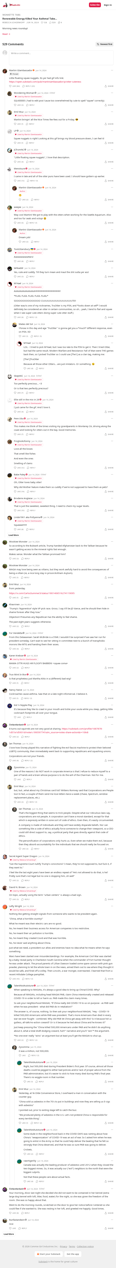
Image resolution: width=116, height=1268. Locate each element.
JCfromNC (19, 149)
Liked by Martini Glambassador (29, 96)
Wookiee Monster (18, 541)
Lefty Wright (15, 906)
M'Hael (17, 283)
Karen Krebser (16, 655)
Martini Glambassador (20, 70)
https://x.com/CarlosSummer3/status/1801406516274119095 (42, 593)
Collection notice (85, 1246)
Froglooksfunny (22, 440)
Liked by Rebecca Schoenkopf (24, 860)
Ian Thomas (15, 743)
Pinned (15, 74)
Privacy (63, 1246)
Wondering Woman (24, 92)
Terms (72, 1246)
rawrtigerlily (30, 1160)
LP (15, 130)
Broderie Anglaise (23, 498)
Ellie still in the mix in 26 (26, 399)
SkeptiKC (18, 375)
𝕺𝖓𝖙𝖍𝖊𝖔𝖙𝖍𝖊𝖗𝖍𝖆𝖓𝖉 (16, 724)
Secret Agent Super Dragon (23, 856)
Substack (43, 1261)
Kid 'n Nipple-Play (23, 705)
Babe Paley (19, 474)
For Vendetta (15, 632)
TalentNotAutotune (24, 985)
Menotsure (19, 168)
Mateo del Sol (26, 323)
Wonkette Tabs (11, 14)
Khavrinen (14, 604)
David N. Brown (17, 887)
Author (22, 191)
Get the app (73, 1254)
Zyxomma (19, 767)
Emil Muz (19, 111)
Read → (6, 33)
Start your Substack (50, 1254)
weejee (17, 206)
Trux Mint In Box (17, 674)
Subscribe (95, 4)
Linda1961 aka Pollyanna (27, 517)
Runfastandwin (17, 1219)
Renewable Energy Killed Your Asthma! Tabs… (29, 18)
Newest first (106, 44)
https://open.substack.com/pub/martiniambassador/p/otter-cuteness (45, 81)
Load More (13, 535)
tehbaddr (18, 267)
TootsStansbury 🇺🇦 (23, 249)
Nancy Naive (15, 689)
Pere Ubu (19, 418)
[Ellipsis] (112, 70)
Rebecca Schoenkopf (13, 22)
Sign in (108, 4)
